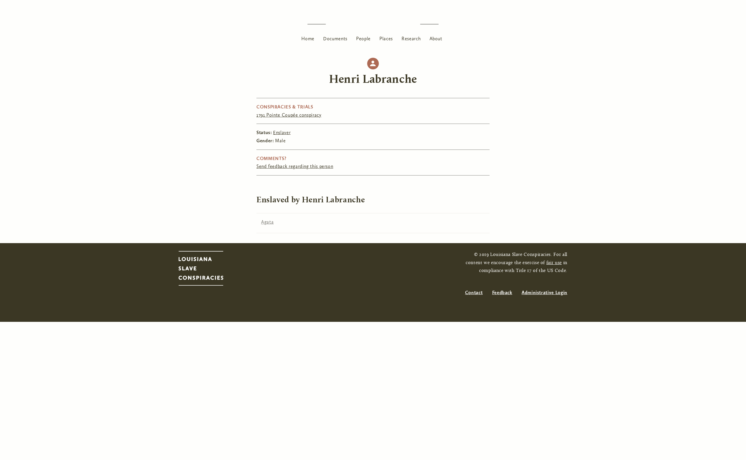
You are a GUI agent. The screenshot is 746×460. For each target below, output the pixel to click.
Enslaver (282, 132)
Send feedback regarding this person (294, 166)
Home (307, 38)
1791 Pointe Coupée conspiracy (288, 115)
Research (411, 38)
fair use (554, 263)
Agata (267, 222)
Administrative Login (544, 292)
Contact (474, 292)
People (363, 38)
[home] (373, 24)
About (436, 38)
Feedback (502, 292)
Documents (335, 38)
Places (386, 38)
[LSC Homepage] (207, 270)
